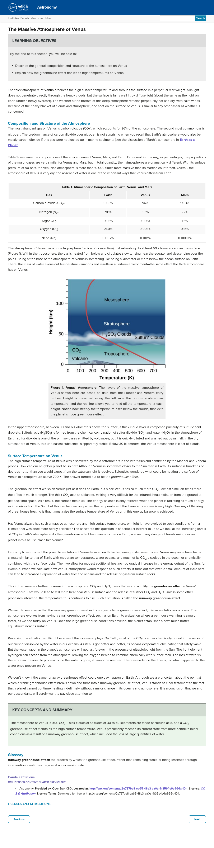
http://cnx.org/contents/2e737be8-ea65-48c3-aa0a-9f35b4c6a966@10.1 (138, 788)
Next (197, 819)
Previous (19, 819)
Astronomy (47, 7)
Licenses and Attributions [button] (29, 804)
